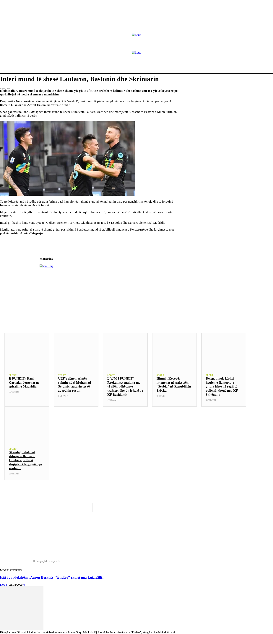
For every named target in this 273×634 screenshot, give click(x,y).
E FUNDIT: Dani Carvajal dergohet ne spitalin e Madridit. (24, 382)
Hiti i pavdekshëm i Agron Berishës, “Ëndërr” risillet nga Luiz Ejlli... (52, 577)
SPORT (13, 375)
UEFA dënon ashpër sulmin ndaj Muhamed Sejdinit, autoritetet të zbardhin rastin (74, 384)
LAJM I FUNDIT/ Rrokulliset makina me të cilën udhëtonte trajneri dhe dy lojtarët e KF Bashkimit (125, 386)
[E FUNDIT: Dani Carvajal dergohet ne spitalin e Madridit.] (27, 351)
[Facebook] (206, 560)
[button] (242, 67)
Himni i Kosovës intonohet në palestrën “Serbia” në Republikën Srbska (174, 384)
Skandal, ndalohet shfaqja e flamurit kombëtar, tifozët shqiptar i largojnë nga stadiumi (25, 460)
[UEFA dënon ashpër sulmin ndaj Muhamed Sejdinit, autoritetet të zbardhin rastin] (76, 351)
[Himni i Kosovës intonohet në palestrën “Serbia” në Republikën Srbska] (174, 351)
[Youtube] (220, 560)
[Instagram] (213, 560)
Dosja (3, 584)
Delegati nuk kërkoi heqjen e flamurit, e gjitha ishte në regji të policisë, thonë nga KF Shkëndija (222, 386)
